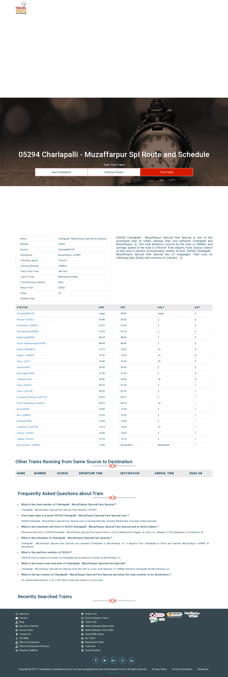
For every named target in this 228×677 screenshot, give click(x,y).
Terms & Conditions (182, 669)
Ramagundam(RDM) (27, 331)
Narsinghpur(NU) (26, 373)
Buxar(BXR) (23, 409)
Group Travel (25, 630)
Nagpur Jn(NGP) (25, 355)
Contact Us (24, 634)
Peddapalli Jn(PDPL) (28, 325)
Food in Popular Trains (95, 618)
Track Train (90, 622)
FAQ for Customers (29, 642)
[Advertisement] (93, 22)
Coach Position (92, 650)
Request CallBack (28, 650)
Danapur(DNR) (24, 421)
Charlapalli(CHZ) (26, 313)
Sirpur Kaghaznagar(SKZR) (31, 343)
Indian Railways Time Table (98, 630)
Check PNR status (93, 634)
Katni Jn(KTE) (24, 385)
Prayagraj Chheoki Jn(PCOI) (32, 397)
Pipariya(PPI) (24, 367)
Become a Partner (28, 626)
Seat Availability (61, 172)
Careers (23, 618)
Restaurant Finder (93, 642)
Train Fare (89, 646)
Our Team (89, 638)
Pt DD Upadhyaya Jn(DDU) (31, 403)
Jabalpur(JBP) (24, 379)
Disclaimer (203, 669)
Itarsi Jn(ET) (23, 361)
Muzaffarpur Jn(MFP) (28, 445)
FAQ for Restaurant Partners (33, 646)
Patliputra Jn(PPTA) (27, 427)
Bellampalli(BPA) (26, 337)
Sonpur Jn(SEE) (25, 433)
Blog (21, 622)
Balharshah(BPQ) (26, 349)
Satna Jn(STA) (25, 391)
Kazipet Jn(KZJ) (26, 319)
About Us (23, 614)
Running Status (114, 172)
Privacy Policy (159, 669)
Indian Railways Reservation (98, 626)
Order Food (90, 614)
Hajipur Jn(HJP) (25, 439)
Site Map (23, 638)
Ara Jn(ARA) (24, 415)
